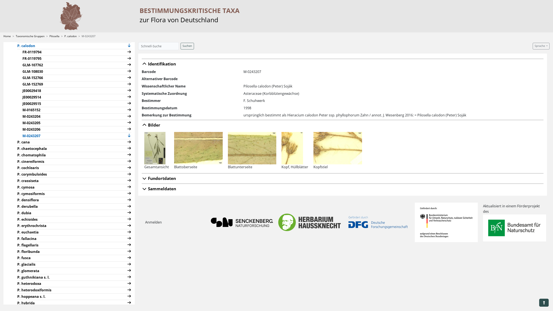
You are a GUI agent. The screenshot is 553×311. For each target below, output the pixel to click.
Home (7, 36)
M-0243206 (31, 129)
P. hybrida (26, 303)
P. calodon (70, 36)
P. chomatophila (31, 155)
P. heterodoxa (29, 283)
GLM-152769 (32, 84)
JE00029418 (31, 90)
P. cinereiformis (30, 161)
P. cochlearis (28, 167)
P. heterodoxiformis (34, 290)
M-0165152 (31, 110)
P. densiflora (28, 200)
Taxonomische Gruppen (30, 36)
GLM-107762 (32, 65)
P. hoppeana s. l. (31, 296)
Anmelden (153, 222)
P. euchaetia (28, 232)
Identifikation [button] (161, 64)
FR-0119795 (31, 58)
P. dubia (24, 213)
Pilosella (54, 36)
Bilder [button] (153, 125)
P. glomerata (28, 270)
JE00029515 (31, 103)
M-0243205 (31, 123)
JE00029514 (31, 97)
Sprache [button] (540, 46)
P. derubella (27, 206)
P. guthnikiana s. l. (33, 277)
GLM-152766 (32, 77)
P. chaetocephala (32, 148)
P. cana (23, 142)
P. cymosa (26, 187)
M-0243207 (33, 135)
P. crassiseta (28, 180)
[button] (129, 46)
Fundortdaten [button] (161, 178)
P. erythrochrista (31, 225)
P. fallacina (27, 238)
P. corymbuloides (32, 174)
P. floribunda (28, 251)
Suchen (187, 46)
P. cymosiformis (31, 193)
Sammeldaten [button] (161, 189)
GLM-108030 (32, 71)
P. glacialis (26, 264)
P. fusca (24, 257)
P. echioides (27, 219)
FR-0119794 (31, 52)
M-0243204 (31, 116)
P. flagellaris (27, 245)
